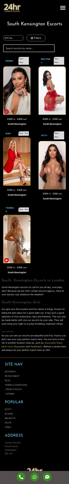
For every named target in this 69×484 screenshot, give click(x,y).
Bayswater (19, 346)
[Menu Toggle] (63, 8)
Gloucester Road (53, 343)
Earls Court (7, 346)
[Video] (16, 90)
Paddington (36, 346)
